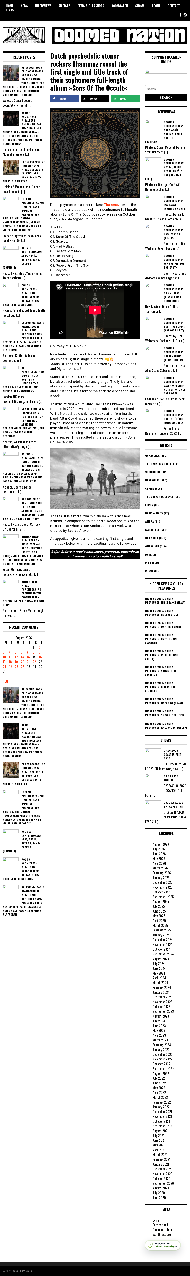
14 (28, 656)
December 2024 (163, 939)
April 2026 (159, 863)
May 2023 (159, 1030)
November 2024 (162, 944)
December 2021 (162, 1111)
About (156, 6)
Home (10, 6)
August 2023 (161, 1016)
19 (16, 661)
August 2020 (161, 1188)
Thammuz (112, 205)
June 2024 (159, 968)
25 (10, 666)
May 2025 (159, 915)
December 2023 (163, 996)
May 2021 (159, 1145)
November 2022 (162, 1059)
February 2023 (162, 1044)
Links (10, 10)
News (24, 6)
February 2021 (162, 1159)
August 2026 (161, 844)
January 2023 (161, 1049)
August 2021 (161, 1130)
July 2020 (159, 1192)
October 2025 (161, 892)
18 (10, 661)
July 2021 (158, 1135)
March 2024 (160, 982)
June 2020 (159, 1197)
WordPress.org (162, 1234)
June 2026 (159, 853)
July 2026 (159, 848)
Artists (65, 6)
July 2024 (159, 963)
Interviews (43, 6)
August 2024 (161, 958)
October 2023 (161, 1006)
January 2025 (161, 934)
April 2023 (159, 1035)
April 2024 (159, 977)
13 (22, 656)
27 (22, 666)
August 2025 (161, 901)
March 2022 (160, 1097)
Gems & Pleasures (91, 6)
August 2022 (161, 1073)
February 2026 (162, 872)
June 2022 (159, 1083)
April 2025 (159, 920)
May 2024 (159, 973)
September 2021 (163, 1125)
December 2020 (163, 1169)
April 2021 (159, 1149)
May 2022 (159, 1087)
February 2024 (162, 987)
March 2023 (160, 1040)
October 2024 (161, 949)
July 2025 (159, 906)
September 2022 (163, 1068)
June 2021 (159, 1140)
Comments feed (163, 1229)
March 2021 (160, 1154)
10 (4, 656)
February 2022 (162, 1102)
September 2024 (163, 954)
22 (34, 661)
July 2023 (159, 1020)
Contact (174, 6)
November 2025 (162, 887)
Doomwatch (119, 6)
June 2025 (159, 911)
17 (4, 661)
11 (10, 656)
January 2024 (161, 992)
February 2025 (162, 930)
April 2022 (159, 1092)
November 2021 (162, 1116)
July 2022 (159, 1078)
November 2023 (162, 1001)
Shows (140, 6)
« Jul (6, 681)
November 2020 (162, 1173)
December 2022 (163, 1054)
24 (4, 666)
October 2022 (161, 1063)
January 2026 (161, 877)
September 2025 (163, 896)
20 (22, 661)
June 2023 (159, 1025)
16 (40, 656)
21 (28, 661)
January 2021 (161, 1164)
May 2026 (159, 858)
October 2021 (161, 1121)
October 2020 (161, 1178)
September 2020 (163, 1183)
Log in (156, 1220)
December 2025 (163, 882)
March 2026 (160, 868)
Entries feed (160, 1224)
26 (16, 666)
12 (16, 656)
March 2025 (160, 925)
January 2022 (161, 1106)
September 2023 (163, 1011)
